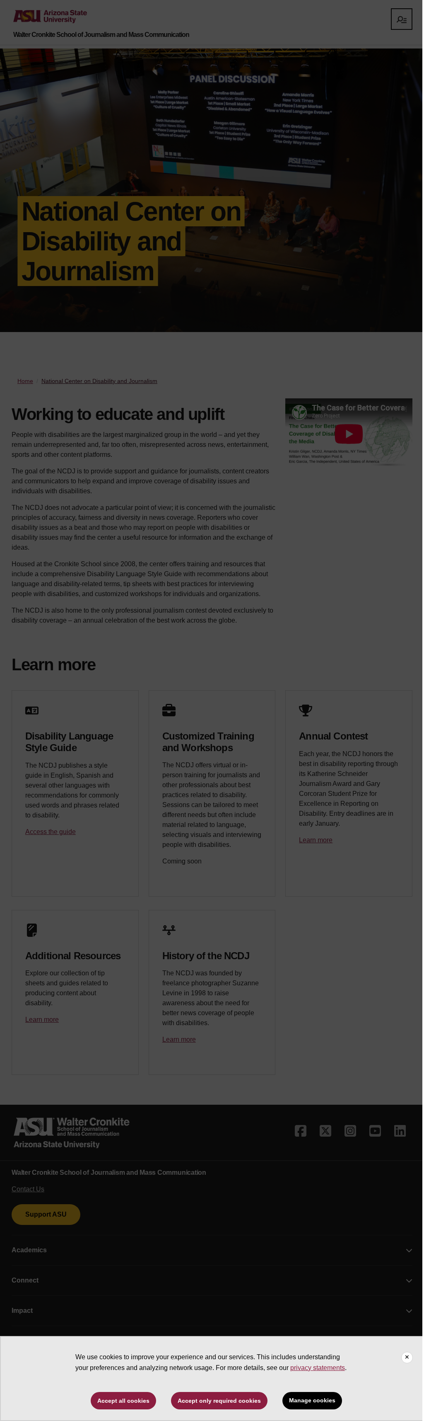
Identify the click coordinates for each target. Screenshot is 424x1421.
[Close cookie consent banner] (407, 1357)
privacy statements (317, 1367)
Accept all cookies (123, 1400)
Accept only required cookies (219, 1400)
